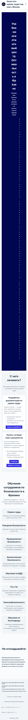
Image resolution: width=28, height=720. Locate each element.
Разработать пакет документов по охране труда (13, 683)
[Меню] (25, 4)
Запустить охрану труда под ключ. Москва (15, 4)
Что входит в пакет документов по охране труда (13, 686)
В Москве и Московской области (14, 701)
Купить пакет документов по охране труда (13, 689)
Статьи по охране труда (14, 696)
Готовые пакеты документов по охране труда (14, 691)
